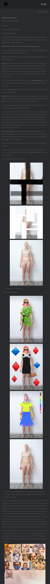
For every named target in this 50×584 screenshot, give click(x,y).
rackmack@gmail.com (36, 80)
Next (46, 11)
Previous (41, 11)
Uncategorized (16, 20)
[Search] (42, 4)
